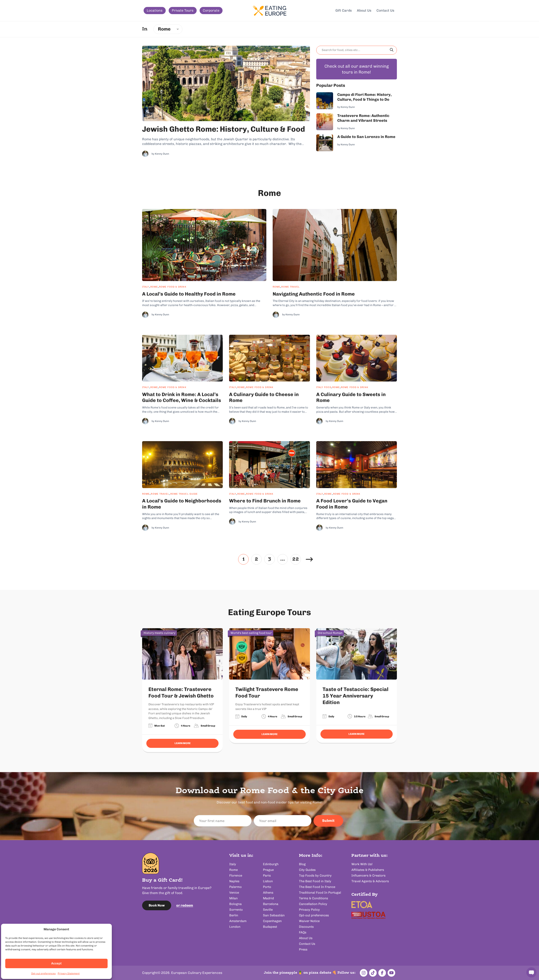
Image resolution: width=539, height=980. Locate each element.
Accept (56, 963)
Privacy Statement (69, 973)
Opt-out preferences (43, 973)
